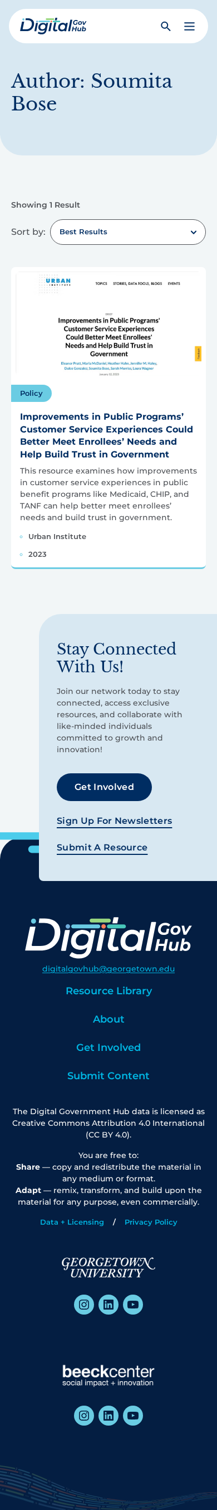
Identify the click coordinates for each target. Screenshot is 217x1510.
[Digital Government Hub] (53, 26)
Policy (31, 393)
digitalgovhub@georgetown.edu (108, 969)
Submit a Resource (102, 847)
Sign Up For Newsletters (114, 821)
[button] (189, 26)
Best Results (83, 231)
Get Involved (104, 787)
